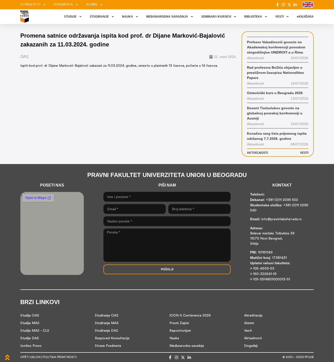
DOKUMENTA (63, 4)
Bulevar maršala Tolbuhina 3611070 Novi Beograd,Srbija (272, 239)
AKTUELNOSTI (257, 152)
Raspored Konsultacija (112, 338)
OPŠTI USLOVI (30, 357)
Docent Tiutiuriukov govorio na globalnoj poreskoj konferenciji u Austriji (274, 113)
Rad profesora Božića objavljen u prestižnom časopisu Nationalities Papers (275, 73)
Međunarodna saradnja (186, 346)
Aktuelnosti (253, 338)
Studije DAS (29, 338)
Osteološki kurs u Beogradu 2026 (275, 93)
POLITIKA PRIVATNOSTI (60, 357)
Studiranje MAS (107, 323)
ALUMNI (91, 4)
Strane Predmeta (108, 346)
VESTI (279, 16)
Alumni (249, 323)
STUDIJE (70, 16)
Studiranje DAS (106, 331)
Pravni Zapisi (179, 323)
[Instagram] (283, 5)
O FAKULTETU (30, 4)
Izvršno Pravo (31, 346)
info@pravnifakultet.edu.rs (281, 219)
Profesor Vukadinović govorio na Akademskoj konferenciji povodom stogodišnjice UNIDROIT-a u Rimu (276, 47)
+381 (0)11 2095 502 (281, 200)
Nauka (174, 338)
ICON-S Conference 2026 (190, 316)
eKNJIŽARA (305, 16)
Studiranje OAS (106, 316)
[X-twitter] (289, 5)
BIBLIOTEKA (253, 16)
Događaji (251, 346)
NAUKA (127, 16)
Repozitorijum (180, 331)
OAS (24, 57)
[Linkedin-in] (295, 5)
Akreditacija (253, 316)
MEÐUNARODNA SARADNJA (167, 16)
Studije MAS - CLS (34, 331)
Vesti (248, 331)
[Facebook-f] (277, 5)
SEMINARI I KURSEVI (216, 16)
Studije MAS (29, 323)
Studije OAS (29, 316)
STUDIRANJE (99, 16)
